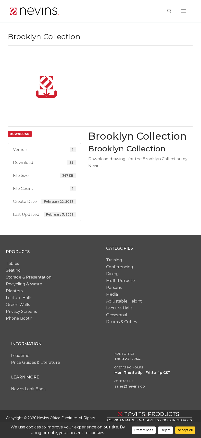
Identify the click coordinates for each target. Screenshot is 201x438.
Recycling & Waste (24, 284)
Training (114, 260)
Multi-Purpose (120, 280)
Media (112, 294)
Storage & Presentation (28, 277)
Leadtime (20, 355)
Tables (12, 263)
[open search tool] (169, 11)
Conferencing (119, 267)
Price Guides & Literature (35, 362)
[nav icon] (183, 11)
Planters (14, 291)
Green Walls (18, 304)
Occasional (116, 315)
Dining (112, 273)
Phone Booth (19, 318)
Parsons (114, 287)
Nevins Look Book (28, 389)
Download (20, 134)
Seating (13, 270)
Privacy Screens (21, 311)
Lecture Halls (19, 297)
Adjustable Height (124, 301)
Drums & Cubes (121, 321)
